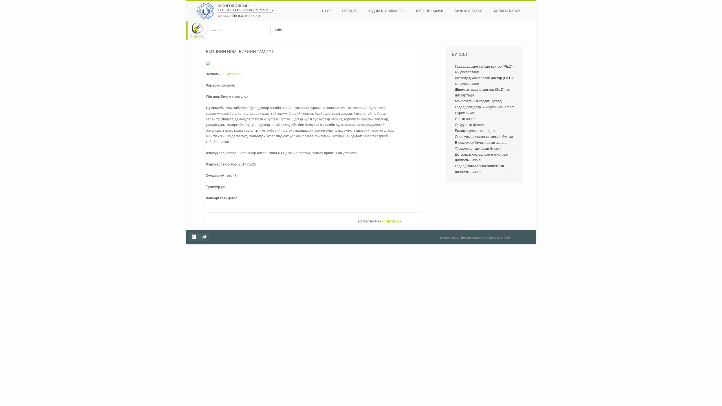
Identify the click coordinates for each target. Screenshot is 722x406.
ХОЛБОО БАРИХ (507, 10)
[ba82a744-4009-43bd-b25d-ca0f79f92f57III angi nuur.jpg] (208, 63)
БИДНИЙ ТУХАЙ (469, 10)
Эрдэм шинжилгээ (386, 10)
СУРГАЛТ (349, 10)
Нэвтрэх (197, 36)
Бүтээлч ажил (429, 10)
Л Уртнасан (231, 74)
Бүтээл (459, 54)
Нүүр (326, 10)
